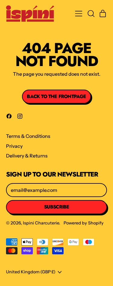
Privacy (14, 146)
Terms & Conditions (28, 136)
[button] (90, 13)
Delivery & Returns (27, 156)
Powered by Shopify (84, 223)
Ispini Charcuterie (41, 223)
